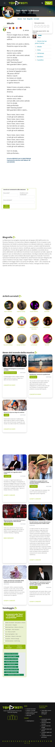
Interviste (28, 715)
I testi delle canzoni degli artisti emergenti (46, 712)
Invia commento (6, 206)
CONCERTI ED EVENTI (9, 385)
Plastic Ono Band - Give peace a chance (15, 622)
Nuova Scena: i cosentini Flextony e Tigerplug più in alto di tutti (14, 520)
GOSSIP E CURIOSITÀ (9, 495)
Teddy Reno (33, 486)
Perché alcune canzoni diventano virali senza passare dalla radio (40, 522)
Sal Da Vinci (33, 587)
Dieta (39, 50)
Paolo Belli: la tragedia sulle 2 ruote (13, 472)
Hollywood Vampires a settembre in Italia (14, 369)
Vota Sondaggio (9, 646)
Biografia (30, 19)
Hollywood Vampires (10, 372)
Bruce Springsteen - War (11, 634)
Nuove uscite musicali (31, 712)
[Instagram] (13, 718)
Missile (39, 47)
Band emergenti (30, 713)
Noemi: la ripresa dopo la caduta (14, 412)
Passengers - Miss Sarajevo (12, 629)
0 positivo (40, 60)
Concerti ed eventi (31, 708)
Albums (19, 19)
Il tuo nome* (6, 193)
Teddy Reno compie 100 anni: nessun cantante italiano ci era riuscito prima (39, 482)
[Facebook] (9, 718)
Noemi (6, 415)
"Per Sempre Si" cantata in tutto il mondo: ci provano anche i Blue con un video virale (40, 583)
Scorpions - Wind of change (12, 638)
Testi (24, 19)
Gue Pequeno (8, 524)
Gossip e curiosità (30, 710)
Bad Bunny (33, 377)
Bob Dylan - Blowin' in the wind (13, 636)
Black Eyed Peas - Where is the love (14, 627)
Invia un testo (48, 3)
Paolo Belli (7, 476)
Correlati (36, 19)
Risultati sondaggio (19, 646)
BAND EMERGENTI (9, 538)
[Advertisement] (27, 173)
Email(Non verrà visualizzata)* (24, 193)
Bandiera (40, 57)
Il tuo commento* (7, 200)
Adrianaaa (40, 53)
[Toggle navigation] (5, 3)
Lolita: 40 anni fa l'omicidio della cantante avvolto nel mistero (14, 581)
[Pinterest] (11, 718)
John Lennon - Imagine (11, 625)
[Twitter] (16, 718)
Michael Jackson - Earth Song (12, 641)
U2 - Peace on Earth (10, 631)
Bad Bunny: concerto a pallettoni (40, 374)
